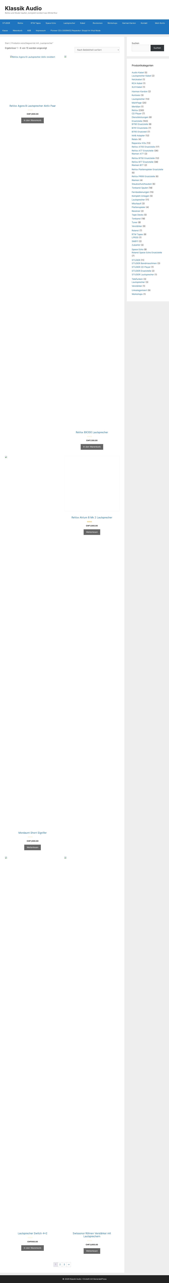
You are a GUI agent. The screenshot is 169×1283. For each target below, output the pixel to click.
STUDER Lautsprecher (143, 274)
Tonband (136, 218)
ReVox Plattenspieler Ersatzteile (147, 169)
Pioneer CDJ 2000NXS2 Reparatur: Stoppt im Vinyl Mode (75, 30)
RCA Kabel (137, 83)
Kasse (5, 30)
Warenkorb (17, 30)
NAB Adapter (138, 135)
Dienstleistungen (140, 117)
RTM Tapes (36, 23)
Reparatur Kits (139, 143)
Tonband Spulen (140, 188)
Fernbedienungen (140, 192)
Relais (135, 139)
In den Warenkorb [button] (32, 120)
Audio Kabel (138, 72)
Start (7, 43)
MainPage (137, 103)
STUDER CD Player (141, 267)
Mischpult (136, 203)
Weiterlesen (32, 847)
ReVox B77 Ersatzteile (142, 162)
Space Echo (51, 23)
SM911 (135, 241)
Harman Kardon (129, 23)
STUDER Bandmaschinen (144, 263)
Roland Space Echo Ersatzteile (147, 252)
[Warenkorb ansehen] (166, 30)
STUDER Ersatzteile (141, 271)
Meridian (136, 106)
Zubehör (136, 245)
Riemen (135, 180)
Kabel (82, 23)
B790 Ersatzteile (140, 124)
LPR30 (135, 237)
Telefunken (137, 279)
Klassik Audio (23, 8)
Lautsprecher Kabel (141, 76)
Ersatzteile (137, 121)
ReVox (20, 23)
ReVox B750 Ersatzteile (143, 158)
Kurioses (136, 95)
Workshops (112, 23)
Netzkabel (137, 79)
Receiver (136, 211)
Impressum (41, 30)
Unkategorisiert (139, 290)
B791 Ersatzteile (140, 128)
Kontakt (144, 23)
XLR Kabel (137, 87)
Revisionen (98, 23)
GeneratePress (100, 1279)
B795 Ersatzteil (139, 131)
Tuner (134, 222)
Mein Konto (160, 23)
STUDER (6, 23)
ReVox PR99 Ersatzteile (143, 176)
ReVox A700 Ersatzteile (143, 147)
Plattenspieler (138, 207)
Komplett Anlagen (140, 196)
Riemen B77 (138, 165)
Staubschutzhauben (142, 184)
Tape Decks (137, 215)
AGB (29, 30)
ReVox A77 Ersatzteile (143, 150)
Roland (135, 230)
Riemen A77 (138, 154)
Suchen (135, 43)
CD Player (137, 113)
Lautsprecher (69, 23)
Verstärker (137, 226)
